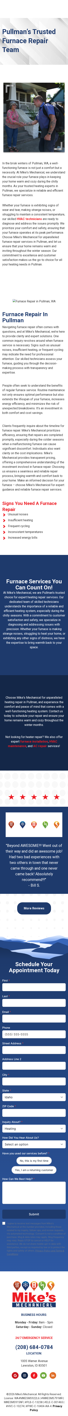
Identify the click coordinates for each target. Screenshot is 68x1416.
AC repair (40, 746)
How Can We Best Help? (18, 1178)
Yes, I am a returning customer (34, 1170)
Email (6, 1011)
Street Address (12, 1043)
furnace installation (34, 741)
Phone (6, 1027)
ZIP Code (9, 1106)
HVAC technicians (29, 219)
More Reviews (34, 908)
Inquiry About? (12, 1121)
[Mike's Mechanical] (34, 1294)
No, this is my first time (34, 1160)
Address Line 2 (11, 1059)
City (5, 1074)
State (6, 1090)
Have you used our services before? (25, 1153)
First (6, 980)
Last (6, 996)
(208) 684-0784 (34, 1347)
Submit (34, 1214)
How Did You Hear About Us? (20, 1137)
